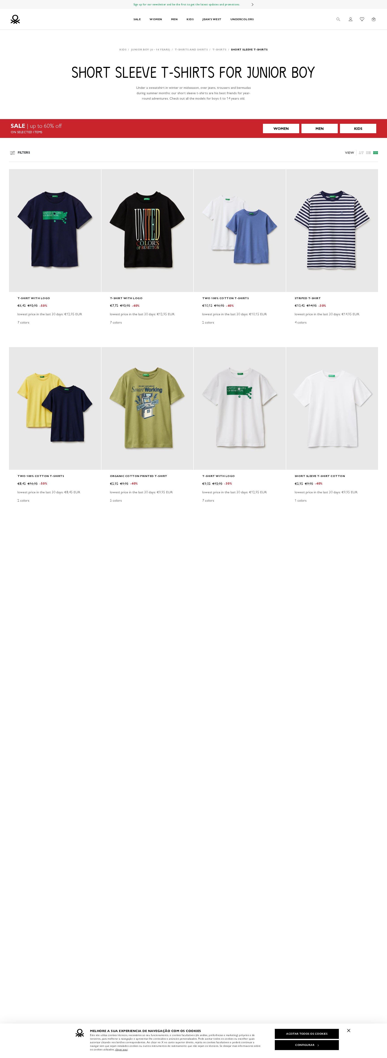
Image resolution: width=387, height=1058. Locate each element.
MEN (174, 19)
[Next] (252, 4)
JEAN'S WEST (211, 19)
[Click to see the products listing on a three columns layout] (375, 152)
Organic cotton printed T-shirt (138, 476)
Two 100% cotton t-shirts (225, 298)
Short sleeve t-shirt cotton (320, 476)
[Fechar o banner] (348, 1030)
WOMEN (156, 19)
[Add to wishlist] (16, 174)
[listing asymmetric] (361, 152)
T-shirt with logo (33, 298)
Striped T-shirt (308, 298)
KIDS (190, 19)
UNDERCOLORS (242, 19)
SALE (137, 19)
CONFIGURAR (304, 1045)
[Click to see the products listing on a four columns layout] (368, 152)
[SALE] (193, 128)
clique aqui (121, 1049)
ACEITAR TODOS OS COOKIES (306, 1033)
